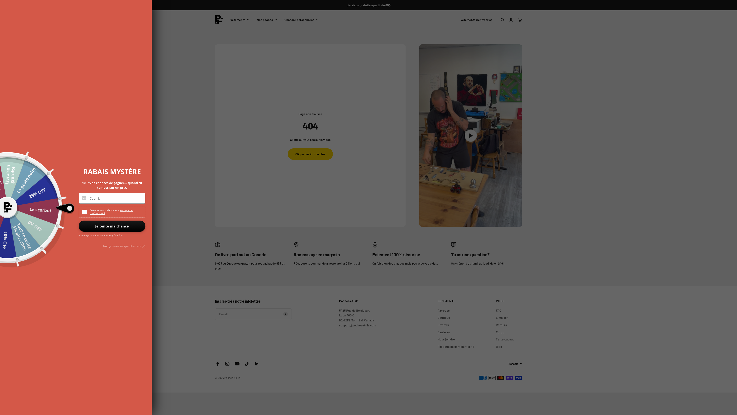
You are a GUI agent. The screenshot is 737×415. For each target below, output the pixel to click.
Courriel (95, 198)
